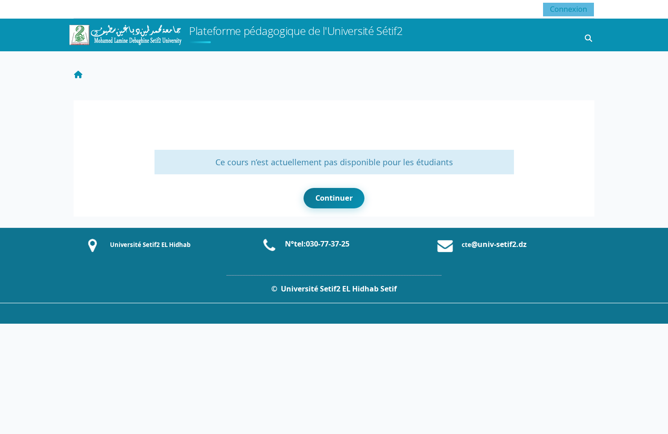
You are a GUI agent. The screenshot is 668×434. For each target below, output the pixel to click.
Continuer (334, 197)
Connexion (568, 9)
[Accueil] (125, 34)
